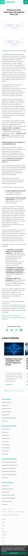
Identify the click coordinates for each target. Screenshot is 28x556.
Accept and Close (14, 553)
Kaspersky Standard (6, 402)
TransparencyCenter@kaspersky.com (12, 305)
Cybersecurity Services (7, 488)
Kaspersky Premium (6, 408)
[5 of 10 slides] (13, 391)
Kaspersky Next (5, 485)
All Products (4, 477)
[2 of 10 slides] (7, 391)
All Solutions (4, 421)
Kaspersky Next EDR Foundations (9, 465)
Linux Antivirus (5, 441)
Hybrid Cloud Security (7, 501)
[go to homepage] (10, 2)
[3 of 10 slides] (9, 391)
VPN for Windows (6, 444)
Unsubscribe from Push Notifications (8, 544)
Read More (8, 384)
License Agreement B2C (20, 511)
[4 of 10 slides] (11, 391)
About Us (3, 522)
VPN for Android (5, 447)
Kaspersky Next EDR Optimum (9, 468)
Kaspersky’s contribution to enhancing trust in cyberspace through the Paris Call (14, 317)
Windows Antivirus (6, 438)
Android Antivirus (6, 429)
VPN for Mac (5, 454)
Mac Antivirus (5, 432)
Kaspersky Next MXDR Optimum (9, 474)
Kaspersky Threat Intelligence (8, 498)
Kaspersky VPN (5, 414)
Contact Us (4, 519)
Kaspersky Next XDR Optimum (9, 471)
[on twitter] (12, 330)
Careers (3, 541)
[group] (14, 365)
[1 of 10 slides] (6, 391)
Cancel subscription (14, 514)
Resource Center (4, 531)
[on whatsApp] (21, 330)
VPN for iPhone (5, 451)
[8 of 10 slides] (19, 391)
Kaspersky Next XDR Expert (8, 495)
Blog (2, 528)
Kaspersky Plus (5, 405)
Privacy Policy (4, 511)
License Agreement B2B (6, 514)
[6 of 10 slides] (15, 391)
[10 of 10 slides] (22, 391)
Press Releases (4, 534)
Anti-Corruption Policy (11, 511)
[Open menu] (2, 2)
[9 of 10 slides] (20, 391)
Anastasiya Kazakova (7, 50)
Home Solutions (6, 399)
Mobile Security (5, 435)
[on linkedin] (16, 330)
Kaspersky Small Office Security (9, 462)
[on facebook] (7, 330)
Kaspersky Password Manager (9, 418)
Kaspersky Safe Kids (6, 411)
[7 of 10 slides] (17, 391)
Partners (3, 525)
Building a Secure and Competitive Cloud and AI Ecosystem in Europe (13, 362)
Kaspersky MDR (5, 492)
